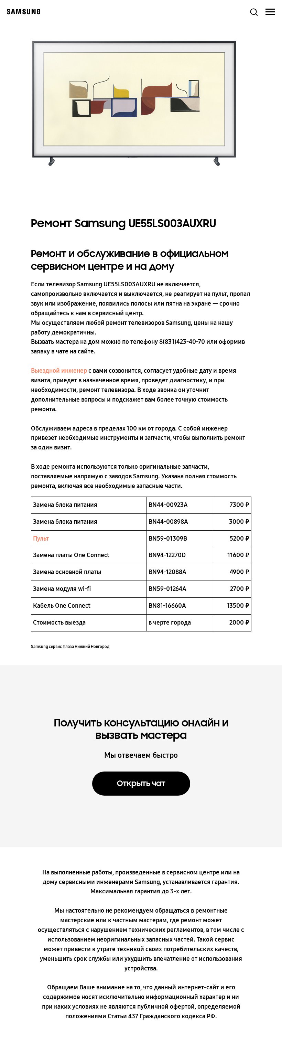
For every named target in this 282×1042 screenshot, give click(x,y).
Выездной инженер (59, 370)
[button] (254, 12)
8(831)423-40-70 (182, 341)
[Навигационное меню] (270, 12)
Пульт (41, 538)
